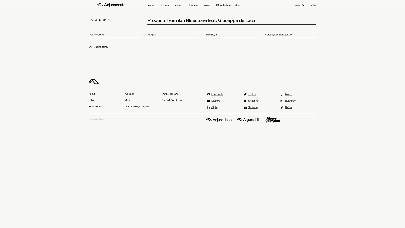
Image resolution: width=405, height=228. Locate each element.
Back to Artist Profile (101, 20)
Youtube (253, 107)
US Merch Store (222, 4)
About (92, 93)
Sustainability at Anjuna (137, 106)
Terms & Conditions (172, 100)
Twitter (252, 94)
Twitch (288, 94)
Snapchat (253, 100)
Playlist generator (170, 93)
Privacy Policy (95, 106)
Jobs (91, 100)
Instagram (290, 100)
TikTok (288, 107)
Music (150, 4)
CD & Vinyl (164, 4)
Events (206, 4)
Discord (215, 100)
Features (193, 4)
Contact (129, 93)
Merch (177, 4)
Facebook (217, 94)
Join (237, 4)
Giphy (214, 107)
